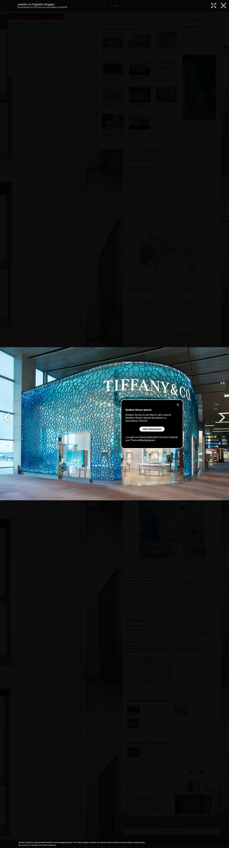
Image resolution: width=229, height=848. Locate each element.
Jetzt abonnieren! (152, 429)
